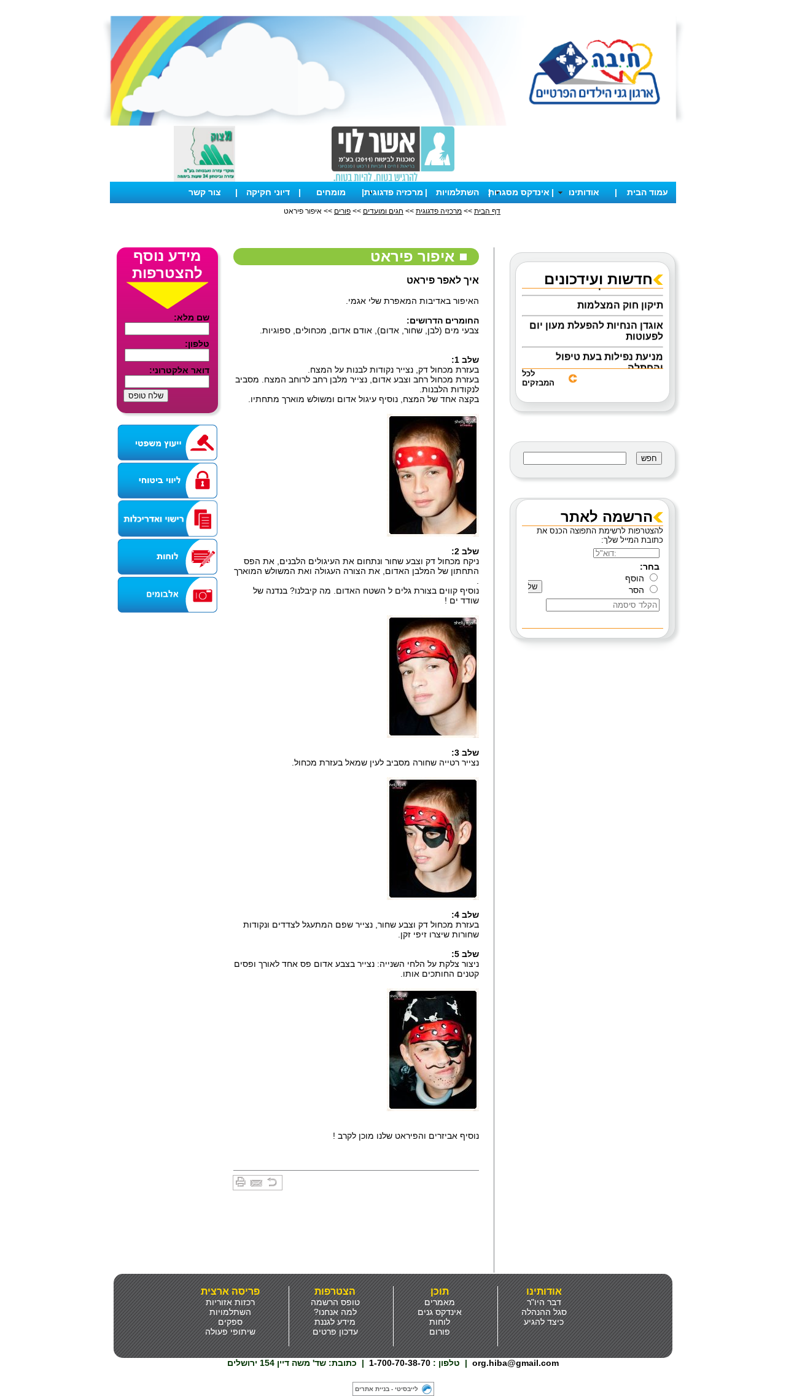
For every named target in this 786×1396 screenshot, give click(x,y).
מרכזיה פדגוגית (439, 211)
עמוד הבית (647, 192)
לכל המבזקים (538, 378)
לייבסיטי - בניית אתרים (386, 1389)
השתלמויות (457, 192)
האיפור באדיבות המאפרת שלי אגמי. (412, 301)
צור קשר (205, 192)
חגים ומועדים (383, 211)
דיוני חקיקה (268, 192)
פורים (342, 211)
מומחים (331, 192)
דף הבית (487, 211)
